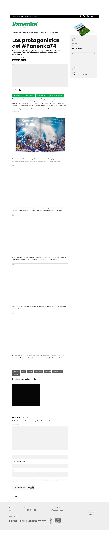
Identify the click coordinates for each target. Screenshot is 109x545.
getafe (23, 371)
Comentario (16, 424)
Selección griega (57, 371)
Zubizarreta (16, 374)
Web (13, 470)
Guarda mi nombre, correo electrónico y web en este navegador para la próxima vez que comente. (40, 480)
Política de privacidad (92, 510)
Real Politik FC (46, 32)
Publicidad (90, 514)
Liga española (38, 371)
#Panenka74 (15, 111)
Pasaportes (17, 32)
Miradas (25, 32)
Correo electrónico (18, 461)
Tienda (22, 16)
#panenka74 (16, 371)
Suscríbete (55, 32)
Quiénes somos (16, 16)
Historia (30, 371)
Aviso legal (90, 507)
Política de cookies (92, 512)
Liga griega (48, 371)
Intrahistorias (16, 60)
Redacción (14, 57)
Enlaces (35, 16)
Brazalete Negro (34, 32)
